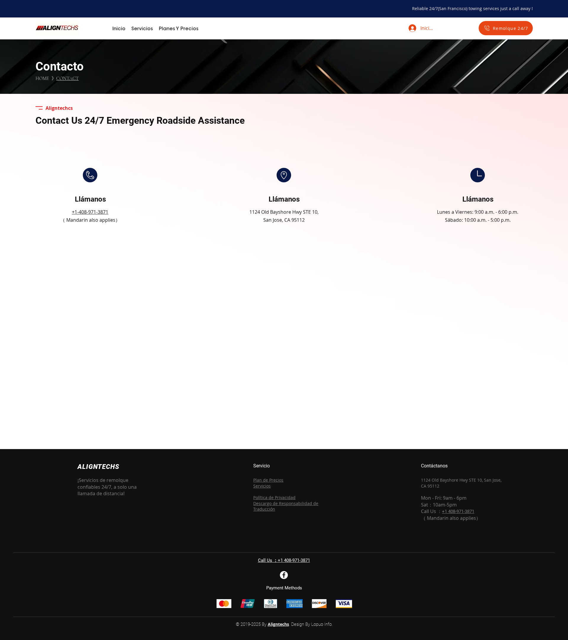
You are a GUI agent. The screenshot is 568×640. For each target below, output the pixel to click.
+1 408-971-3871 (294, 560)
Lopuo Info (321, 624)
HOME (43, 78)
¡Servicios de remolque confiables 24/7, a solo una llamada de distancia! (107, 487)
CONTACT (67, 78)
